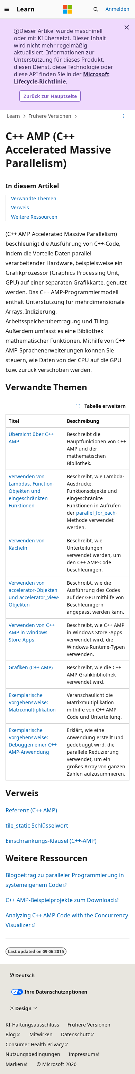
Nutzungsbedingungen (33, 1054)
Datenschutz (75, 1034)
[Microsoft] (67, 9)
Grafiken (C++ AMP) (31, 667)
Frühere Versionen (49, 116)
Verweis (20, 207)
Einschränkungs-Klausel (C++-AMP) (51, 841)
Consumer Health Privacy (35, 1044)
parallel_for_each (96, 512)
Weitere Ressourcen (34, 216)
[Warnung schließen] (126, 27)
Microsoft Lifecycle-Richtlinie (61, 77)
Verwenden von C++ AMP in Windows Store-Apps (32, 632)
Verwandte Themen (33, 198)
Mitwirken (41, 1034)
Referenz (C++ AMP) (31, 810)
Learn (13, 116)
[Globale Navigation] (7, 9)
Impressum (82, 1054)
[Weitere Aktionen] (123, 116)
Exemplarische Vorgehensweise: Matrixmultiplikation (32, 702)
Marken (14, 1064)
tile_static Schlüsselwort (37, 825)
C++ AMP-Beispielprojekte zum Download (60, 900)
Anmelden (117, 9)
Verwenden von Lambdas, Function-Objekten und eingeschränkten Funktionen (31, 491)
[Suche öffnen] (96, 9)
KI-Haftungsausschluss (32, 1024)
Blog (11, 1034)
